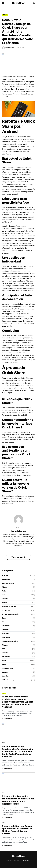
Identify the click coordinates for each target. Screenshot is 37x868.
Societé (5, 653)
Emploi (4, 602)
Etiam (4, 622)
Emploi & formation (9, 606)
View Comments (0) (18, 557)
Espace (4, 618)
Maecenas (5, 633)
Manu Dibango (18, 531)
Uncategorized (7, 668)
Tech (5, 14)
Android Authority (19, 212)
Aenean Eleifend (8, 583)
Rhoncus (5, 645)
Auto (4, 591)
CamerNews (18, 3)
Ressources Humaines (10, 641)
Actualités (6, 579)
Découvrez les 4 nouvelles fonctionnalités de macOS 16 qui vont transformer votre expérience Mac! (18, 800)
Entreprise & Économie (10, 614)
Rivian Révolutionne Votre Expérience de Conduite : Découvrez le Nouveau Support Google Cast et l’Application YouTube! (17, 702)
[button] (3, 3)
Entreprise (6, 610)
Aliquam (5, 587)
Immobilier (6, 626)
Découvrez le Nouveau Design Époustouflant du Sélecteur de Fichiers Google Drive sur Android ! (17, 830)
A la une (5, 575)
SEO (3, 649)
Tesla (4, 664)
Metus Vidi (6, 637)
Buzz (4, 595)
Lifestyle (5, 629)
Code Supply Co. (27, 860)
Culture (5, 599)
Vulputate (5, 676)
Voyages (5, 672)
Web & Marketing (8, 680)
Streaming (6, 656)
